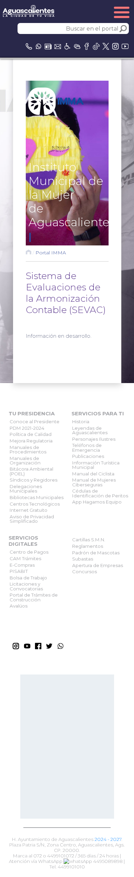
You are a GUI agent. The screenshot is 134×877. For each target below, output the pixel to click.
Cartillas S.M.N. (88, 539)
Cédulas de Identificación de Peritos (100, 493)
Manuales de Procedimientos (28, 449)
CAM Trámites (25, 558)
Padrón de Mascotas (96, 552)
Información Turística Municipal (96, 465)
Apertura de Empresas (97, 565)
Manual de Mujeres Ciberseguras (94, 482)
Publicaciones (88, 456)
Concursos (84, 571)
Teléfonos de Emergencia (87, 447)
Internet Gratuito (28, 510)
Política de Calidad (31, 434)
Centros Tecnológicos (35, 504)
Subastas (82, 559)
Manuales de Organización (25, 460)
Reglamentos (87, 546)
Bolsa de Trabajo (28, 577)
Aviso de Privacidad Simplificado (32, 519)
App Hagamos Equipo (97, 502)
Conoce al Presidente (34, 421)
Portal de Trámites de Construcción (34, 597)
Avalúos (18, 606)
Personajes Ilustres (93, 439)
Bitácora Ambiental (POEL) (31, 471)
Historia (80, 421)
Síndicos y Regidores (33, 480)
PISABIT (19, 571)
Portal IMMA (50, 253)
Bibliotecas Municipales (37, 497)
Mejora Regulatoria (31, 440)
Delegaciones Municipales (26, 489)
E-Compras (22, 565)
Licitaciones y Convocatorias (26, 586)
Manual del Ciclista (93, 473)
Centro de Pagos (29, 552)
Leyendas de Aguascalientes (90, 430)
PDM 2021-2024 (27, 428)
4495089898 (107, 861)
